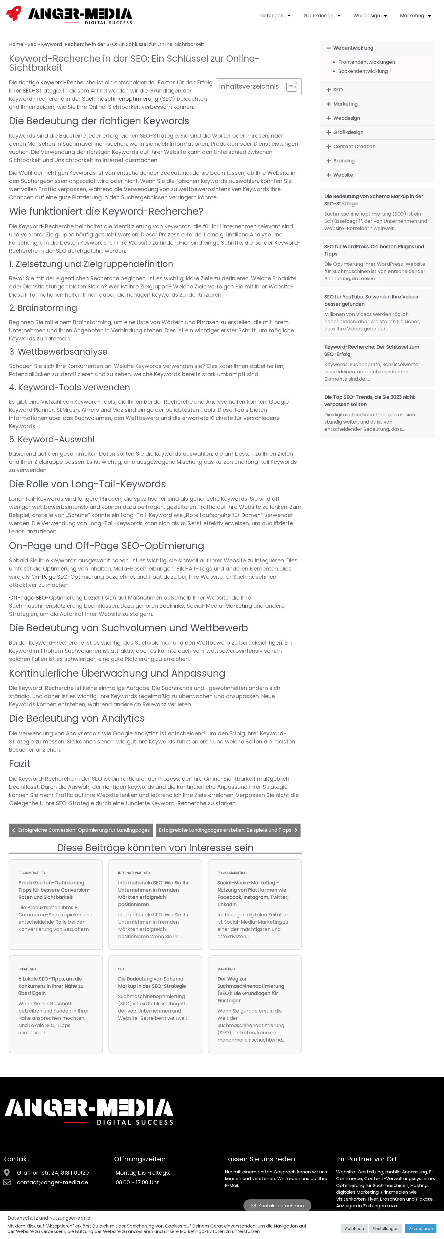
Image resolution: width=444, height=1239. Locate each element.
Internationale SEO (134, 873)
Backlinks (171, 606)
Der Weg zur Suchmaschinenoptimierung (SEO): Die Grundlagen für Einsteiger (250, 989)
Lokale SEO (27, 969)
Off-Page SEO (27, 597)
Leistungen (271, 15)
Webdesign (366, 15)
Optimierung (59, 568)
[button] (377, 48)
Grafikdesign (318, 15)
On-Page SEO (49, 576)
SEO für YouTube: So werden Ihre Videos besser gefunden (371, 300)
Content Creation (354, 146)
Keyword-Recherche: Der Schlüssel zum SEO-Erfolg (371, 350)
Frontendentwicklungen (366, 62)
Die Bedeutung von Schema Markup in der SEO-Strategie (152, 982)
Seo (32, 44)
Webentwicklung (353, 47)
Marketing (412, 15)
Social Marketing (232, 873)
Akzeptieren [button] (421, 1228)
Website (343, 174)
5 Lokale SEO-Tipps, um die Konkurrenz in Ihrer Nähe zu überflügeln (50, 986)
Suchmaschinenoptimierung (120, 98)
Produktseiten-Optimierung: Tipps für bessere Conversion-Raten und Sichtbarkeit (54, 890)
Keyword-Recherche (67, 82)
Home (16, 44)
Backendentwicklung (363, 71)
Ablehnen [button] (354, 1228)
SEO (167, 98)
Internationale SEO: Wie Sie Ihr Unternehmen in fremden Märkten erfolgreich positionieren (153, 893)
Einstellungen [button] (386, 1228)
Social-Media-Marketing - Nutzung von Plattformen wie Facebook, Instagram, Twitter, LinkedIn (252, 893)
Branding (344, 160)
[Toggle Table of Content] (288, 87)
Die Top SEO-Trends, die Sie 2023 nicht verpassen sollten (369, 401)
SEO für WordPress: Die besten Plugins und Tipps (374, 250)
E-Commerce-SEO (32, 873)
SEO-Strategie (42, 90)
